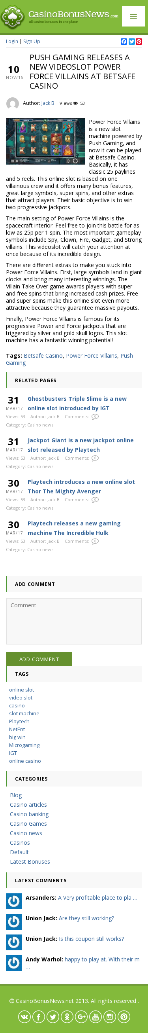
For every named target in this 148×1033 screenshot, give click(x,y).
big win (17, 737)
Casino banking (29, 814)
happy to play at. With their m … (83, 962)
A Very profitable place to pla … (97, 897)
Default (19, 852)
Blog (16, 795)
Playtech (19, 721)
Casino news (40, 425)
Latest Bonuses (30, 861)
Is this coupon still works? (91, 938)
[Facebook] (123, 41)
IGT (13, 752)
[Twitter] (131, 41)
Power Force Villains (91, 355)
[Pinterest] (138, 41)
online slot (21, 689)
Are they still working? (86, 918)
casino (17, 705)
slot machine (24, 713)
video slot (20, 697)
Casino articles (28, 804)
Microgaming (24, 745)
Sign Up (31, 41)
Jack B (47, 103)
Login (12, 41)
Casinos (20, 842)
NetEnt (17, 729)
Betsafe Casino (43, 355)
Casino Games (28, 823)
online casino (25, 760)
